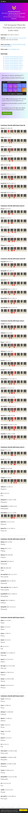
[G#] (4, 46)
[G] (1, 46)
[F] (22, 44)
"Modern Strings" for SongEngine (16, 13)
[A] (6, 46)
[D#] (18, 44)
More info (19, 811)
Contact (18, 807)
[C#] (13, 44)
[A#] (8, 46)
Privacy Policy (10, 807)
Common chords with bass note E (13, 62)
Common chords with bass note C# (14, 57)
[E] (20, 44)
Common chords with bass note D (13, 58)
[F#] (24, 44)
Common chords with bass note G (13, 63)
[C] (11, 44)
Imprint (3, 807)
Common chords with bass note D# (14, 60)
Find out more (7, 113)
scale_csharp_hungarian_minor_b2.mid (16, 38)
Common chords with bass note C (13, 69)
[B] (10, 46)
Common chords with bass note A (13, 67)
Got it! (23, 810)
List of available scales (13, 49)
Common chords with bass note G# (14, 65)
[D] (15, 44)
